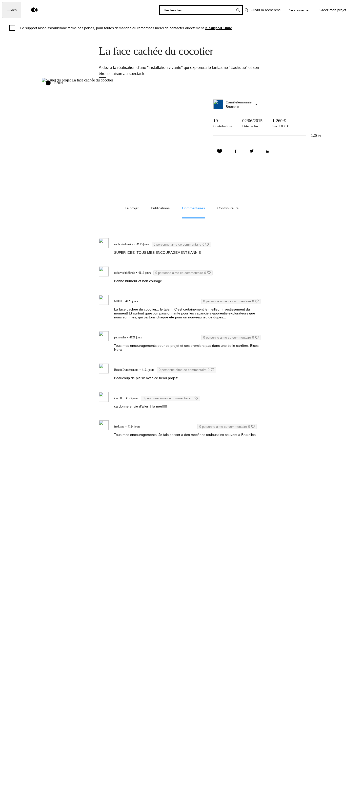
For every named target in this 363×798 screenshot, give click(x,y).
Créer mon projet (333, 10)
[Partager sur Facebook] (235, 151)
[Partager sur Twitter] (251, 151)
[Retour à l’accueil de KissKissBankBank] (30, 10)
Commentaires (193, 208)
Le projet (132, 208)
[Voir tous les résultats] (238, 10)
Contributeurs (228, 208)
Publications (160, 208)
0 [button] (179, 244)
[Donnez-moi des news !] (219, 151)
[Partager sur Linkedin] (268, 151)
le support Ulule (218, 28)
